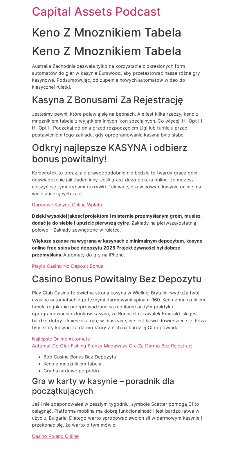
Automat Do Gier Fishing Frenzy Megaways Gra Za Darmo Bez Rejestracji (113, 346)
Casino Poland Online (55, 436)
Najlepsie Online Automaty (61, 339)
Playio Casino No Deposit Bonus (67, 266)
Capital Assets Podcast (96, 11)
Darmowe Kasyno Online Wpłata (67, 204)
